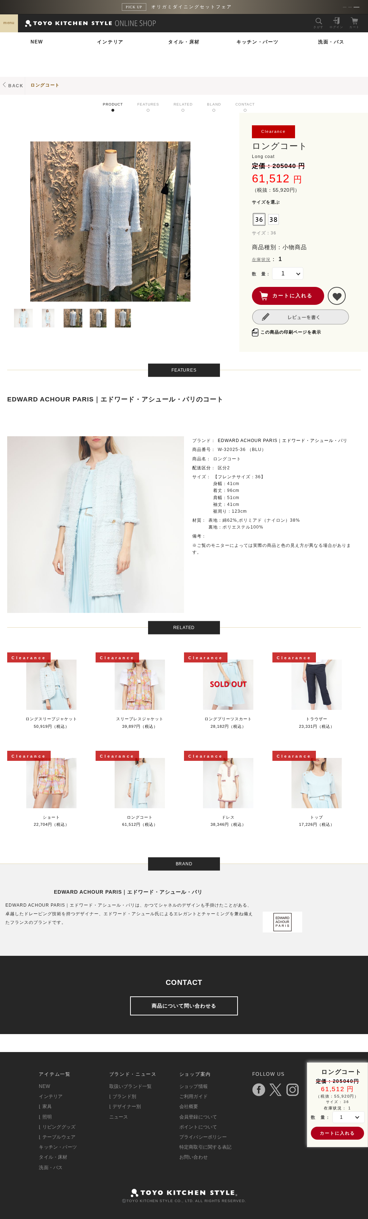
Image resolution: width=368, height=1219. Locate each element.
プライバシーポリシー (203, 1137)
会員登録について (198, 1117)
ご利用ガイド (193, 1096)
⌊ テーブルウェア (57, 1137)
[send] (337, 296)
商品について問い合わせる (184, 1006)
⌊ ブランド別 (122, 1096)
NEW (37, 42)
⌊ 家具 (45, 1106)
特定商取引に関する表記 (205, 1147)
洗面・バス (331, 42)
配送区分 (201, 467)
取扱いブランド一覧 (130, 1086)
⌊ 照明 (45, 1117)
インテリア (110, 42)
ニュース (118, 1117)
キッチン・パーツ (257, 42)
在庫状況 (261, 259)
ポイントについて (198, 1127)
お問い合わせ (193, 1157)
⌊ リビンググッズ (57, 1127)
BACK (16, 85)
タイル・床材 (184, 42)
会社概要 (188, 1106)
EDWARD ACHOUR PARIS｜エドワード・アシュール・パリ (283, 440)
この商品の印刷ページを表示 (291, 332)
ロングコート (45, 85)
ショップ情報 (193, 1086)
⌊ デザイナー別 (125, 1106)
